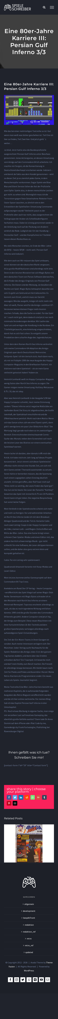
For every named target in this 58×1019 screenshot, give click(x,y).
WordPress (29, 970)
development (29, 911)
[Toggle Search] (44, 7)
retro (29, 938)
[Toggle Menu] (52, 7)
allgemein (29, 904)
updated (29, 952)
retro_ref (29, 945)
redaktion (29, 924)
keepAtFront (29, 917)
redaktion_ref (29, 931)
